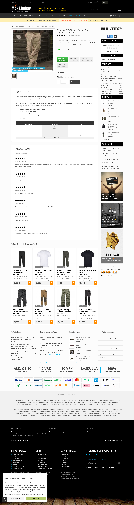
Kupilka (79, 407)
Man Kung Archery (104, 407)
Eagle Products (56, 402)
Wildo (74, 416)
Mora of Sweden (42, 409)
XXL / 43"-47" (62, 65)
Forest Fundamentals (24, 405)
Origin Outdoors (23, 411)
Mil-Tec (33, 409)
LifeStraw (87, 407)
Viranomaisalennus (108, 162)
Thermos (104, 413)
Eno (83, 402)
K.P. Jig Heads (56, 407)
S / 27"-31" (62, 59)
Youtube (64, 462)
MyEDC (67, 409)
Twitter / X (65, 458)
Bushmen (57, 400)
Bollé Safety (111, 398)
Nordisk (107, 409)
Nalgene (84, 409)
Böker (64, 400)
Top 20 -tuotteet (17, 468)
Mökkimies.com (75, 409)
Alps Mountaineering (34, 398)
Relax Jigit (61, 411)
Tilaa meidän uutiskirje (44, 466)
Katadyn (64, 407)
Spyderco (43, 413)
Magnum (94, 407)
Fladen (103, 402)
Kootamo (72, 407)
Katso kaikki (105, 139)
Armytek (53, 398)
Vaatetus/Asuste (75, 15)
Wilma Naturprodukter (85, 416)
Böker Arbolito (72, 400)
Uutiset (15, 464)
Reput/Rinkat (39, 15)
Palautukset (41, 462)
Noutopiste (42, 10)
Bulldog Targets (20, 400)
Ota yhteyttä (22, 2)
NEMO (95, 409)
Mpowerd (52, 409)
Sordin (36, 413)
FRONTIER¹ (46, 405)
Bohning (103, 398)
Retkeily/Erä (50, 15)
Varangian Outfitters (48, 416)
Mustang (60, 409)
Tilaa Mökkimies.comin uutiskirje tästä (96, 459)
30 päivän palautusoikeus (110, 159)
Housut (28, 26)
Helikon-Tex (18, 407)
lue (117, 467)
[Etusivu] (12, 26)
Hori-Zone (27, 407)
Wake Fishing (66, 416)
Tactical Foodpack (67, 413)
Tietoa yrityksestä (18, 454)
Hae (119, 9)
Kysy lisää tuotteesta (109, 60)
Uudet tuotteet (33, 2)
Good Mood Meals (100, 405)
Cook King (113, 400)
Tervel (77, 413)
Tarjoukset (43, 2)
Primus (54, 411)
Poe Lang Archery (44, 411)
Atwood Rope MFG (64, 398)
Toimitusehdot (42, 458)
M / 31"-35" (74, 59)
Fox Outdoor (37, 405)
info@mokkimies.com (54, 354)
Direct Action (32, 402)
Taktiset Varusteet (90, 15)
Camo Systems (103, 400)
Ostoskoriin (74, 82)
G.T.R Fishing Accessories (68, 405)
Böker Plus (93, 400)
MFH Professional (23, 409)
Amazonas (46, 398)
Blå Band (95, 398)
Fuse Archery (55, 405)
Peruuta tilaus (66, 466)
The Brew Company (93, 413)
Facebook (65, 454)
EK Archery (77, 402)
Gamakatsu (81, 405)
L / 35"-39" (86, 59)
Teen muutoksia (14, 498)
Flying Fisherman (113, 402)
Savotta (104, 411)
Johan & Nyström (37, 407)
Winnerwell (98, 416)
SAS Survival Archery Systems (91, 411)
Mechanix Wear (116, 407)
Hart (117, 405)
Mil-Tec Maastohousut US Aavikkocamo (43, 26)
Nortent (115, 409)
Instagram (65, 456)
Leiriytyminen (62, 15)
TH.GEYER (83, 413)
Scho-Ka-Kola (113, 411)
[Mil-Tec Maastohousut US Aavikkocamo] (33, 50)
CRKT (119, 400)
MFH (15, 409)
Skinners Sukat (20, 413)
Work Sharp (107, 416)
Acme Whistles (16, 398)
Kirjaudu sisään (94, 2)
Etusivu (14, 2)
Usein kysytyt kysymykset (45, 468)
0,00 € (116, 16)
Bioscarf (88, 398)
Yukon (115, 416)
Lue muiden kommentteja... (114, 440)
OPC (120, 409)
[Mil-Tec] (111, 32)
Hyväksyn (36, 498)
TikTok (64, 460)
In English (65, 464)
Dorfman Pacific (44, 402)
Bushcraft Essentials (34, 400)
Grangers (111, 405)
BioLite (81, 398)
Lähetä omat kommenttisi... (20, 440)
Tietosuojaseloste (43, 464)
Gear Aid (89, 405)
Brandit (119, 398)
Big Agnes (74, 398)
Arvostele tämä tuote (74, 35)
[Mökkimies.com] (21, 8)
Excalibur (90, 402)
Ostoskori (16, 462)
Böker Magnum (84, 400)
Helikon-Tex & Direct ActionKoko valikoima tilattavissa (110, 167)
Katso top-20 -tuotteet (76, 363)
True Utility (112, 413)
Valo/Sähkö (28, 15)
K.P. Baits (48, 407)
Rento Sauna (70, 411)
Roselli (78, 411)
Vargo (59, 416)
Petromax (34, 411)
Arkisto (100, 363)
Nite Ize (101, 409)
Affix (24, 398)
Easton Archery (67, 402)
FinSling (97, 402)
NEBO (90, 409)
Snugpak (29, 413)
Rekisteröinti (41, 456)
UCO (119, 413)
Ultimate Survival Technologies (29, 416)
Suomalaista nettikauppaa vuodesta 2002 (110, 149)
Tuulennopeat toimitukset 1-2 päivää (110, 154)
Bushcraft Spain (48, 400)
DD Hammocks (22, 402)
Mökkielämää (17, 15)
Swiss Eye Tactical (53, 413)
